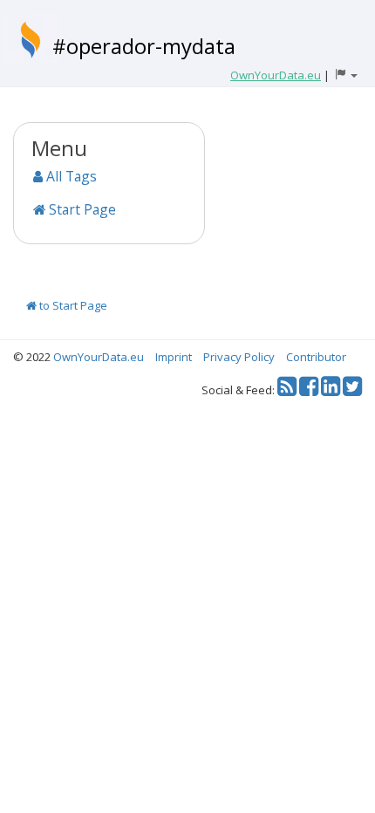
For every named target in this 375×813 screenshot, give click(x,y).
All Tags (70, 176)
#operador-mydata (143, 45)
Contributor (316, 357)
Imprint (173, 357)
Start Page (80, 209)
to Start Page (72, 305)
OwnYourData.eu (98, 357)
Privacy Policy (239, 357)
